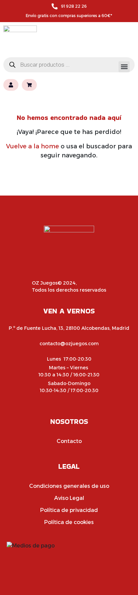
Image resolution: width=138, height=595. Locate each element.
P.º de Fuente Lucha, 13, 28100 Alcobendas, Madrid (69, 328)
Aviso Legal (69, 498)
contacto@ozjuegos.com (69, 344)
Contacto (69, 441)
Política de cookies (69, 522)
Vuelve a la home (32, 146)
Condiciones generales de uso (69, 486)
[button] (124, 66)
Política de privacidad (69, 510)
